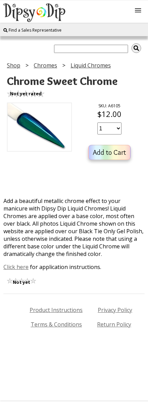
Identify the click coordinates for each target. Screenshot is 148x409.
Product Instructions (56, 310)
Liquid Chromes (91, 65)
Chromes (45, 65)
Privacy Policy (115, 310)
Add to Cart (109, 152)
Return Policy (114, 324)
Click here (16, 267)
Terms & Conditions (56, 324)
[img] (136, 48)
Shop (13, 65)
